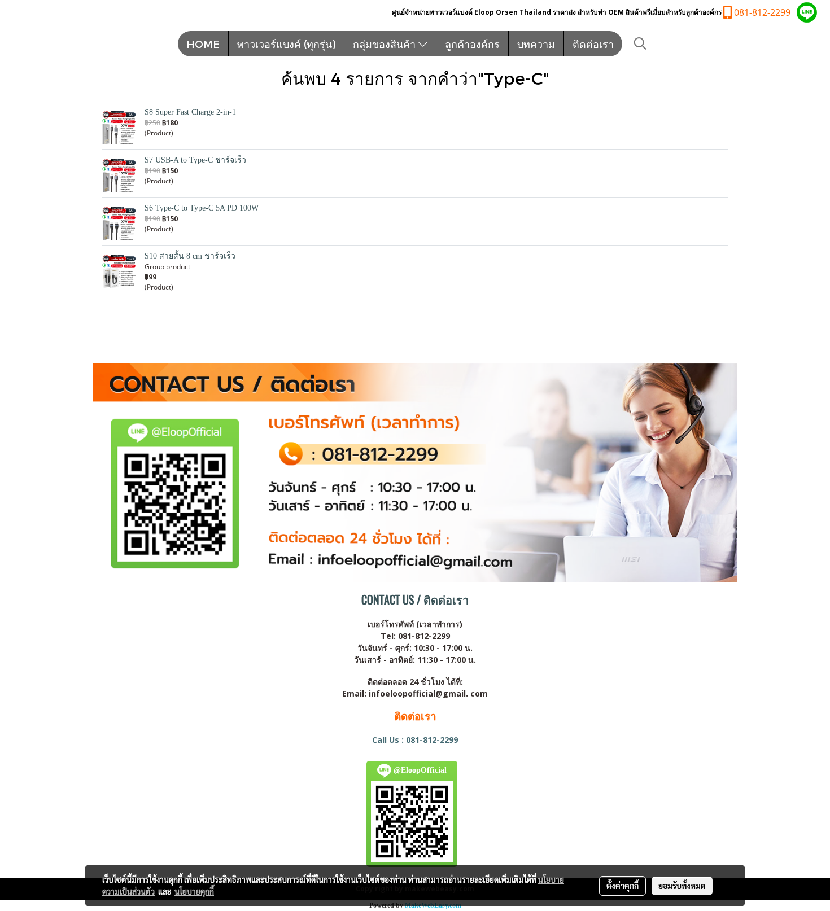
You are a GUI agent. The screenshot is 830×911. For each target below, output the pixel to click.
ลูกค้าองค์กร (472, 44)
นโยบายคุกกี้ (194, 891)
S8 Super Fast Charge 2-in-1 (190, 112)
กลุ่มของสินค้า (385, 44)
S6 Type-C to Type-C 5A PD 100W (202, 208)
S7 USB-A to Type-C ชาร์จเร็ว (195, 160)
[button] (640, 43)
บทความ (536, 44)
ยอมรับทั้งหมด (682, 886)
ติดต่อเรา (593, 44)
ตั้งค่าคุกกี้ (622, 886)
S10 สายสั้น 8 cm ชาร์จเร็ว (190, 256)
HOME (203, 44)
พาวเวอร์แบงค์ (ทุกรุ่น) (286, 44)
